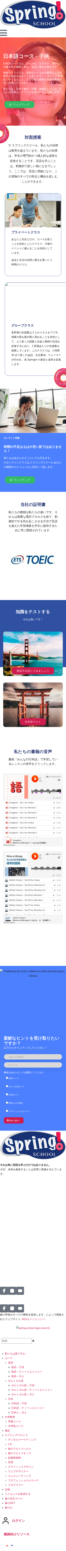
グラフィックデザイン (21, 1466)
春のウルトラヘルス (19, 1448)
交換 (2, 1251)
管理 (10, 1462)
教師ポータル (7, 1190)
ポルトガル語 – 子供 (22, 1385)
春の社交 (5, 1242)
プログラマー (15, 1485)
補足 (7, 1430)
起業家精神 (14, 1457)
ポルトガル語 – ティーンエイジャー (31, 1389)
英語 (10, 1362)
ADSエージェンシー (33, 1319)
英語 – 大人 (17, 1376)
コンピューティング (19, 1476)
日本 (10, 1399)
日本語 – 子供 (19, 1403)
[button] (6, 559)
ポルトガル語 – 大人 (22, 1394)
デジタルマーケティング (22, 1439)
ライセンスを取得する (13, 1230)
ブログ (4, 1273)
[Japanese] (7, 1545)
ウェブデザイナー (18, 1471)
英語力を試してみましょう (33, 670)
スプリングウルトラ (16, 1435)
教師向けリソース (17, 1534)
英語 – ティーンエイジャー (26, 1371)
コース (8, 1358)
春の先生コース (14, 1498)
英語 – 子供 (17, 1367)
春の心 (8, 1507)
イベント (5, 1213)
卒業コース (14, 1421)
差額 (2, 1208)
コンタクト (6, 1246)
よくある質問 (7, 1260)
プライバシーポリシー (13, 1186)
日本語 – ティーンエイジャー (28, 1408)
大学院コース (15, 1426)
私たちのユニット (10, 1226)
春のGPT (5, 1269)
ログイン (18, 1520)
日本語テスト (33, 721)
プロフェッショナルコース (23, 1480)
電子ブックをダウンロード (15, 1264)
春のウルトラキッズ (19, 1453)
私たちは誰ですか (10, 1203)
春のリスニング (9, 1181)
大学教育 (10, 1417)
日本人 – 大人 (19, 1412)
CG (10, 1444)
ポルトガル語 (15, 1380)
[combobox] (17, 1341)
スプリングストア (10, 1255)
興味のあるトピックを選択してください (24, 1072)
